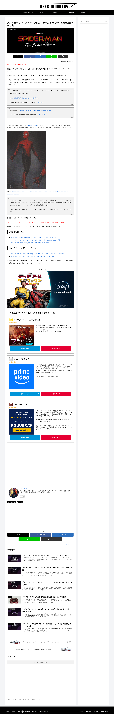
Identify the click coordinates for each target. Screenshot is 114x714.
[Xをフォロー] (21, 496)
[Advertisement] (40, 464)
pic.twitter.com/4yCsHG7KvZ (30, 98)
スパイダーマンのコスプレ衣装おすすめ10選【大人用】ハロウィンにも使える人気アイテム (38, 253)
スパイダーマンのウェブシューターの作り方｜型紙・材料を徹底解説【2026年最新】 (36, 240)
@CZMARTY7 (16, 98)
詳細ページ (25, 348)
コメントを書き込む (40, 662)
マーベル (21, 502)
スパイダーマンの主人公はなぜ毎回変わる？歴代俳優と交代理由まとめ (32, 242)
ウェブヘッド (24, 488)
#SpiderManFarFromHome (27, 110)
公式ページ (56, 348)
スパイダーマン (12, 502)
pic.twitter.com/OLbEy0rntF (43, 110)
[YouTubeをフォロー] (23, 496)
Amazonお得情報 (10, 711)
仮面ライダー (26, 711)
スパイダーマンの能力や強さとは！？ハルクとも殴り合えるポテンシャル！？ (34, 237)
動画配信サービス (43, 711)
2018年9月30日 (39, 102)
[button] (63, 56)
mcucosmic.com (32, 125)
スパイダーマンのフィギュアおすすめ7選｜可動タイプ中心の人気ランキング (34, 256)
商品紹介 (34, 711)
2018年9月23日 (41, 114)
